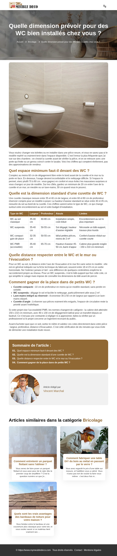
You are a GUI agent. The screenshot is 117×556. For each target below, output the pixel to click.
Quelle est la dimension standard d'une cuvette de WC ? (43, 354)
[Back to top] (109, 548)
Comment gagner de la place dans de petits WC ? (41, 362)
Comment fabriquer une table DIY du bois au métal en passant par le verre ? (84, 461)
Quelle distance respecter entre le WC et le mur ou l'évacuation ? (47, 358)
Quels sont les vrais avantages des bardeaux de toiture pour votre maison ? (33, 516)
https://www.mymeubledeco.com (34, 550)
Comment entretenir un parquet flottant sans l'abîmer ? (33, 463)
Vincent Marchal (53, 391)
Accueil (20, 42)
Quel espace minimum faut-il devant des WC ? (38, 350)
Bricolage (32, 42)
